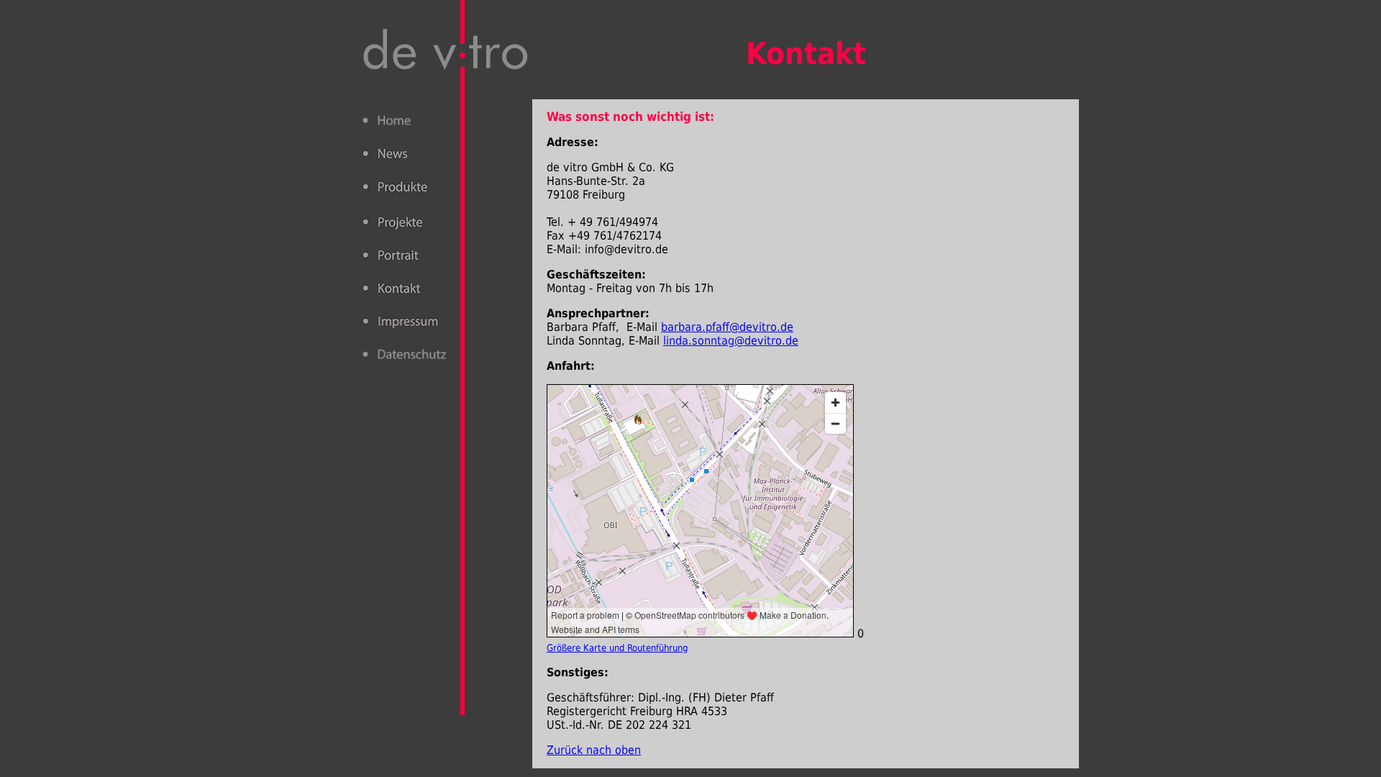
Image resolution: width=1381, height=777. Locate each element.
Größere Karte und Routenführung (617, 647)
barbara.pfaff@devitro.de (727, 327)
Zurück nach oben (594, 750)
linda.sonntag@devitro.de (730, 340)
